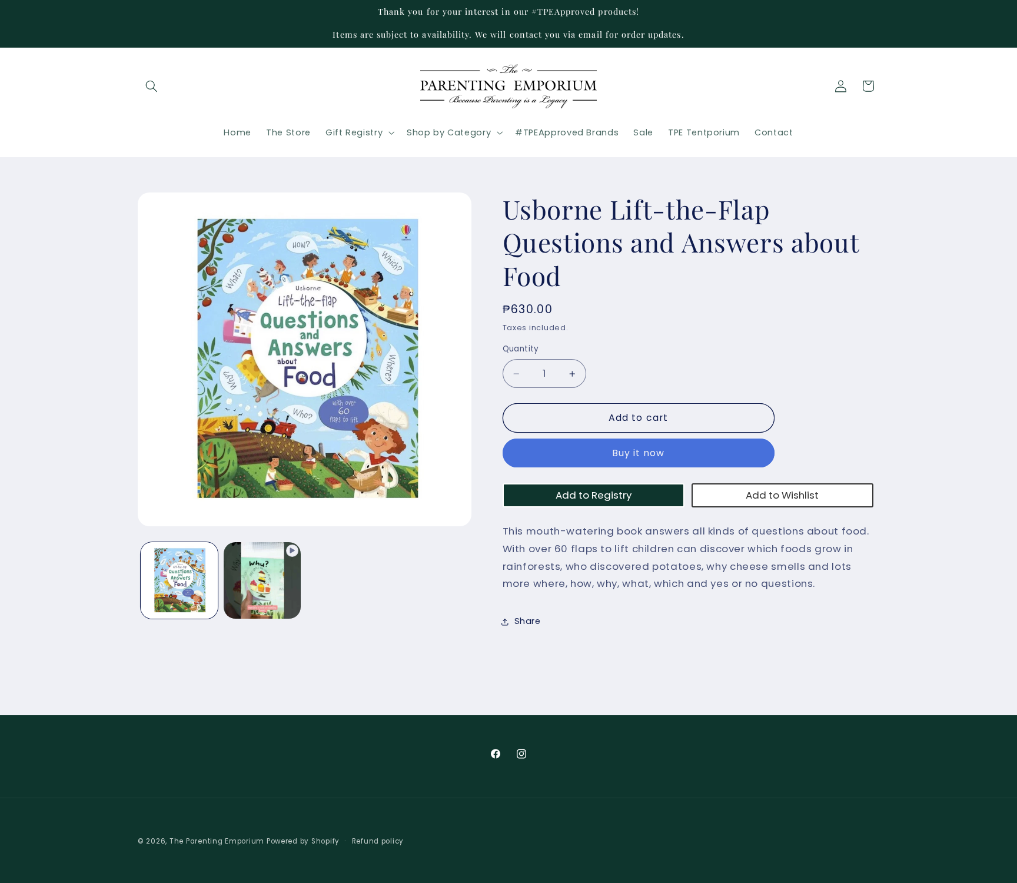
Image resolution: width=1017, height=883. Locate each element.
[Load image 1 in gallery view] (179, 580)
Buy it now (638, 453)
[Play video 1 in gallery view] (262, 580)
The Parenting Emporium (217, 841)
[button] (151, 85)
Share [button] (527, 622)
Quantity (521, 349)
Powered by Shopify (303, 841)
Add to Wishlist (782, 495)
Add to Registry (594, 495)
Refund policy (378, 841)
